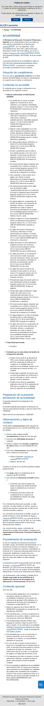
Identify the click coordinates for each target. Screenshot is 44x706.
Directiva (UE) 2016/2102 (19, 53)
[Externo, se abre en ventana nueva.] (22, 704)
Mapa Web (10, 701)
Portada (6, 30)
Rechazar (27, 19)
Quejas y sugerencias (12, 565)
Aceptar (15, 19)
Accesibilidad (20, 701)
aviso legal (24, 15)
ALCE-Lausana (9, 25)
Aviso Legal (31, 701)
